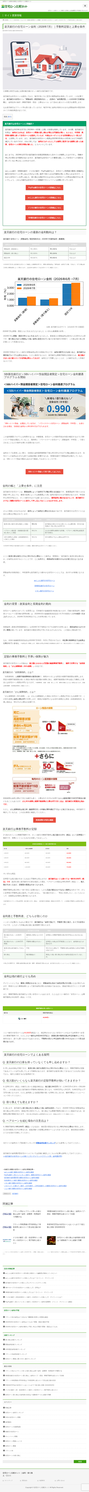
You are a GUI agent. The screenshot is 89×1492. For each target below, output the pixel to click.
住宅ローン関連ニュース (13, 1441)
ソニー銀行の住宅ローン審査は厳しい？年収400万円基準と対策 (66, 1252)
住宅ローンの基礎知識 (13, 1427)
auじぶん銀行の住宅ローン (44, 580)
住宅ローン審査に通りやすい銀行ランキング (20, 1359)
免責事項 (42, 1480)
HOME (6, 20)
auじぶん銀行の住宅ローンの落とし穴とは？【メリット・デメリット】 (29, 1278)
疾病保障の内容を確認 (44, 820)
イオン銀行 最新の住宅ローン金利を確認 (18, 1183)
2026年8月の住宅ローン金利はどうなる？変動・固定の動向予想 (27, 1322)
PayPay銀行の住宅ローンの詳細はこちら (44, 187)
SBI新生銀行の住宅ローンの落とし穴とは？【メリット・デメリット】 (29, 1292)
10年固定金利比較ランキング (15, 1349)
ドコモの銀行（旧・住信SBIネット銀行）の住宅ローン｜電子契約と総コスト (27, 1240)
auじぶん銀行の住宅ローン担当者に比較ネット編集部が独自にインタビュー (31, 1273)
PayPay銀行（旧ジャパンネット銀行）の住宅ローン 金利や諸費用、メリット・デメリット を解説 (38, 1302)
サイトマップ (8, 1480)
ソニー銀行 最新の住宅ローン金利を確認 (18, 1188)
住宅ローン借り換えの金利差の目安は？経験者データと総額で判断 (28, 1395)
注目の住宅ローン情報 (33, 20)
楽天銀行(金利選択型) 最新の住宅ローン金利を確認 (21, 1177)
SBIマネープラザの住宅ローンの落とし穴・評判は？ (23, 1287)
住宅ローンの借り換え (13, 1455)
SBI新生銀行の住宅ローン (44, 586)
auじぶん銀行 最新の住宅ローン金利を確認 (19, 1172)
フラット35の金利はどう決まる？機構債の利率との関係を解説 (26, 1317)
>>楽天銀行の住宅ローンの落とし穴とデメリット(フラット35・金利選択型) (32, 1156)
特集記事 (8, 1408)
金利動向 (8, 1422)
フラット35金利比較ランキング (16, 1354)
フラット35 (9, 1451)
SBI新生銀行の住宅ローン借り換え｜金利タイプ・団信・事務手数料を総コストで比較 (34, 1375)
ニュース (23, 20)
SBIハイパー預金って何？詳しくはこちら (44, 472)
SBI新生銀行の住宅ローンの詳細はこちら (44, 218)
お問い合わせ (61, 1480)
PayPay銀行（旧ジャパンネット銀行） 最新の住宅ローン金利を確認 (27, 1175)
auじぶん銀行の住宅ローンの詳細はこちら (44, 198)
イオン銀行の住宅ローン (44, 591)
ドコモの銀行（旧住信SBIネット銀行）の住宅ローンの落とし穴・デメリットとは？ (33, 1297)
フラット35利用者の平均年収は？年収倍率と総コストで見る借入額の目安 (27, 1227)
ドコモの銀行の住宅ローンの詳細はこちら (44, 208)
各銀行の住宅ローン (12, 1431)
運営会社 (24, 1480)
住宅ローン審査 (10, 1446)
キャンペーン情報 (11, 1436)
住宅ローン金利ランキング (14, 1412)
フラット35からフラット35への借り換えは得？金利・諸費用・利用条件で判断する (27, 1214)
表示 (9, 117)
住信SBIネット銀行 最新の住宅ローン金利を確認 (20, 1180)
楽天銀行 (15, 1193)
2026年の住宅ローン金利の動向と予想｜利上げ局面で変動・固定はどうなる (31, 1327)
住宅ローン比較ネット (41, 1487)
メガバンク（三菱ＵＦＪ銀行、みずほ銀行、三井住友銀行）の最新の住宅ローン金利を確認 (35, 1186)
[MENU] (85, 6)
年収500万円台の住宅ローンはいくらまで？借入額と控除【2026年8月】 (30, 1385)
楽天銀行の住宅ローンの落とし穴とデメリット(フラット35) (25, 1283)
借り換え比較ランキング (13, 1340)
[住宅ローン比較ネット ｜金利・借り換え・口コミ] (14, 5)
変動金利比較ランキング (13, 1344)
